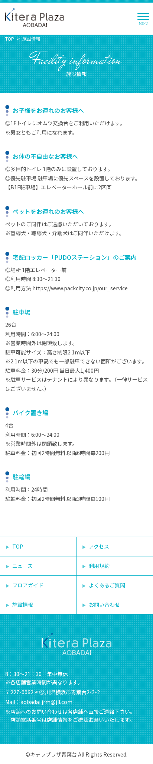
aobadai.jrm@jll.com (46, 701)
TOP (9, 38)
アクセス (99, 546)
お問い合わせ (104, 604)
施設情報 (31, 38)
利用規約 (99, 565)
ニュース (22, 565)
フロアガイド (27, 585)
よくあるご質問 (107, 585)
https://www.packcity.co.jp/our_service (80, 288)
